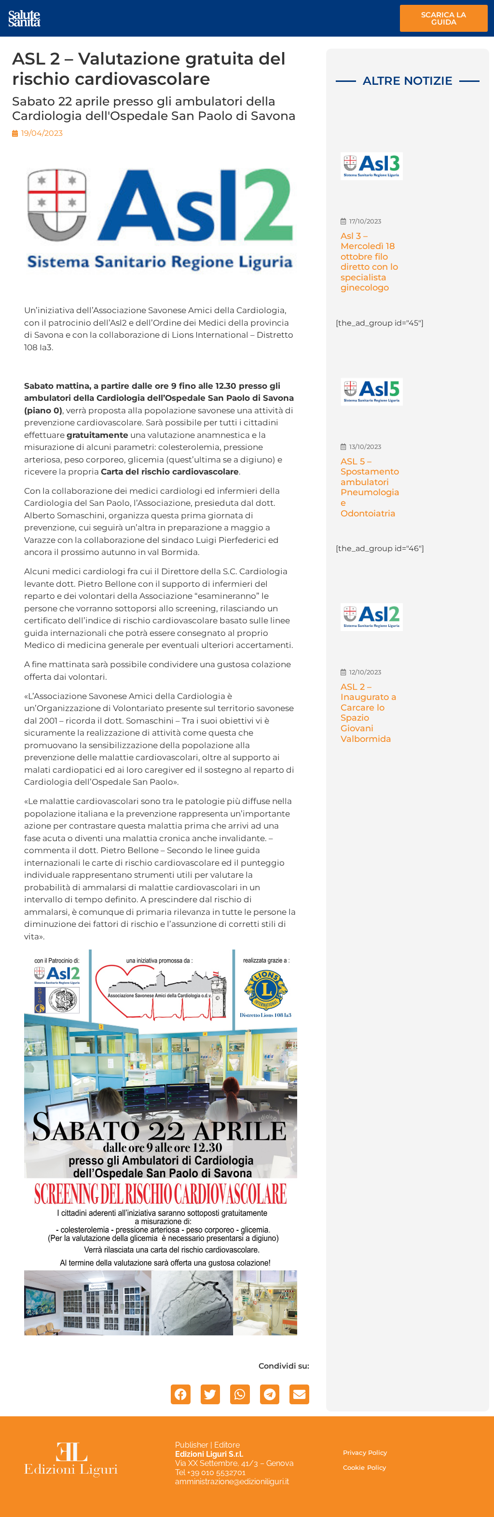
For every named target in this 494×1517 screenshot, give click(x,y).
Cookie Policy (364, 1467)
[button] (181, 1394)
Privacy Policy (365, 1452)
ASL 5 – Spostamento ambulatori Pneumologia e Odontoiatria (370, 487)
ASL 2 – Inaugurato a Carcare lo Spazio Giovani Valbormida (369, 713)
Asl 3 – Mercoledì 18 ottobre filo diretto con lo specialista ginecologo (369, 262)
